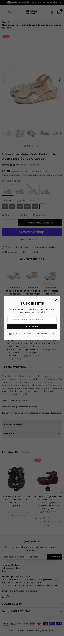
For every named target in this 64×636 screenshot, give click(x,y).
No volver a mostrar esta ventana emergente (34, 334)
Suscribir (32, 326)
